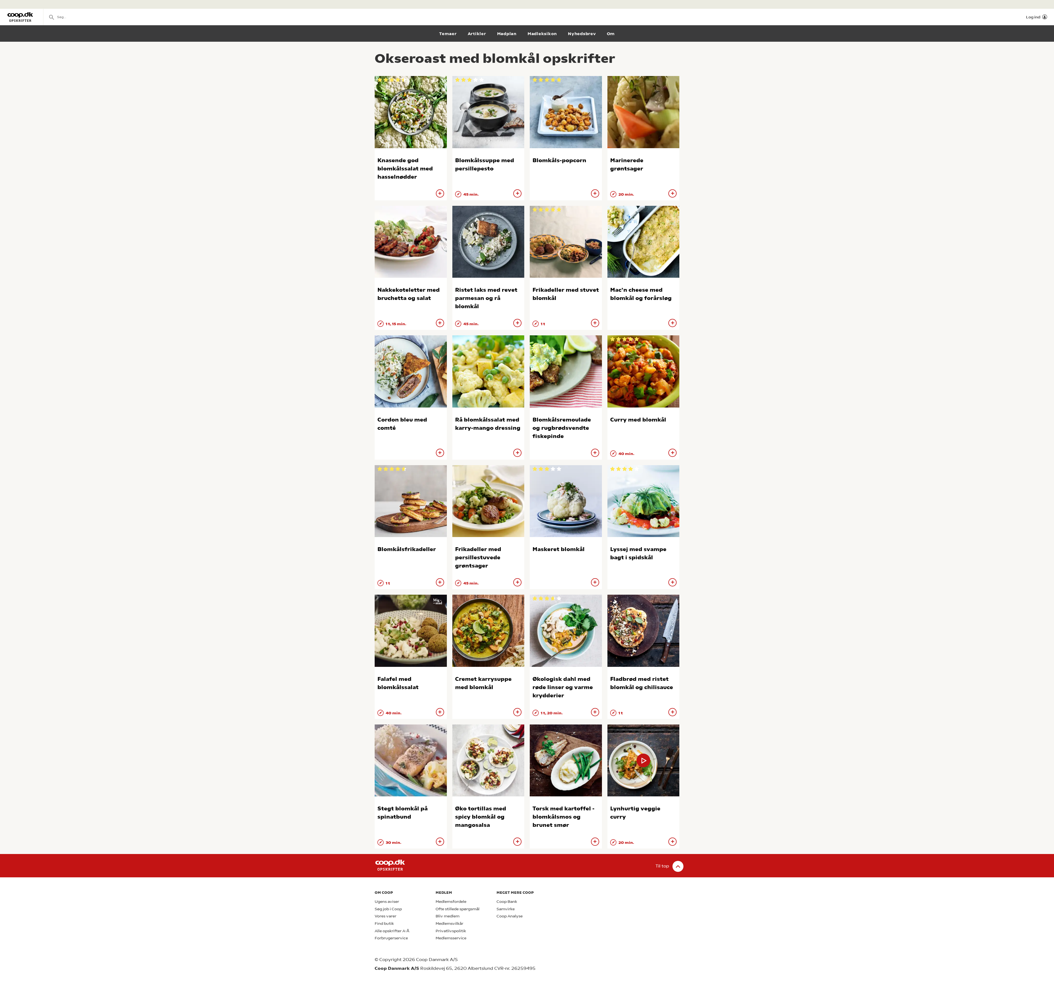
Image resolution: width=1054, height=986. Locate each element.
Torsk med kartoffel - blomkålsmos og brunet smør (563, 816)
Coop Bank (507, 901)
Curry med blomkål (638, 420)
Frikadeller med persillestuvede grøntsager (478, 557)
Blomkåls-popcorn (559, 160)
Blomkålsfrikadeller (406, 549)
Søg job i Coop (388, 909)
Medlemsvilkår (449, 923)
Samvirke (506, 909)
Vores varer (385, 916)
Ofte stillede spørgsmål (458, 909)
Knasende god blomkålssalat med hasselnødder (405, 168)
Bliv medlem (447, 916)
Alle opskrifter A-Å (392, 931)
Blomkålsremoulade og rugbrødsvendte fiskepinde (561, 428)
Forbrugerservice (391, 938)
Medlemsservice (451, 938)
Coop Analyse (510, 916)
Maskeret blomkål (558, 549)
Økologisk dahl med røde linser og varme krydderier (562, 687)
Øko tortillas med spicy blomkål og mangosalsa (480, 816)
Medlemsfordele (451, 901)
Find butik (384, 923)
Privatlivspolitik (451, 931)
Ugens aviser (387, 901)
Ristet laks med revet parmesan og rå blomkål (486, 298)
